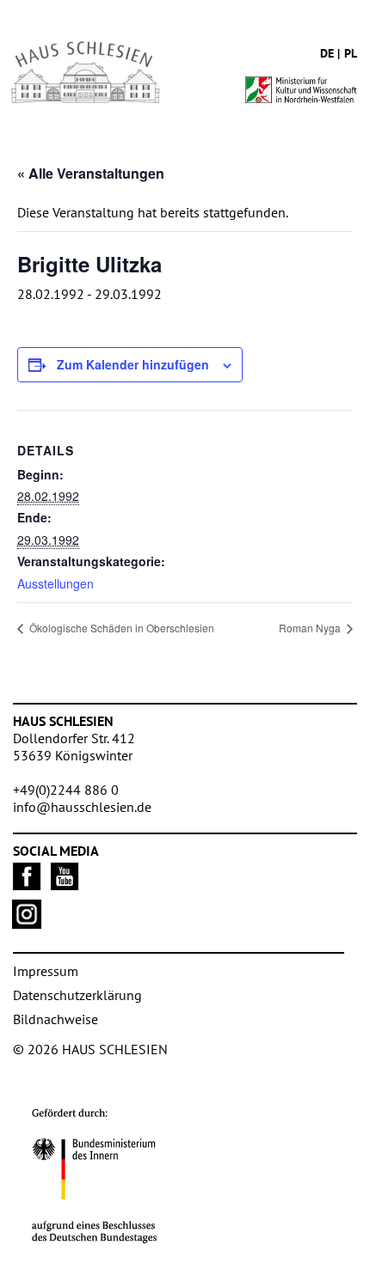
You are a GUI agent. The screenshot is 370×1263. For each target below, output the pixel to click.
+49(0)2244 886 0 (66, 789)
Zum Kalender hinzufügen (133, 364)
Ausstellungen (55, 583)
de (327, 53)
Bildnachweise (55, 1019)
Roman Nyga (311, 627)
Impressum (45, 970)
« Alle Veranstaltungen (90, 173)
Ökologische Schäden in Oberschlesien (120, 627)
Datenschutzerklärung (77, 995)
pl (350, 53)
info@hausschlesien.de (82, 806)
